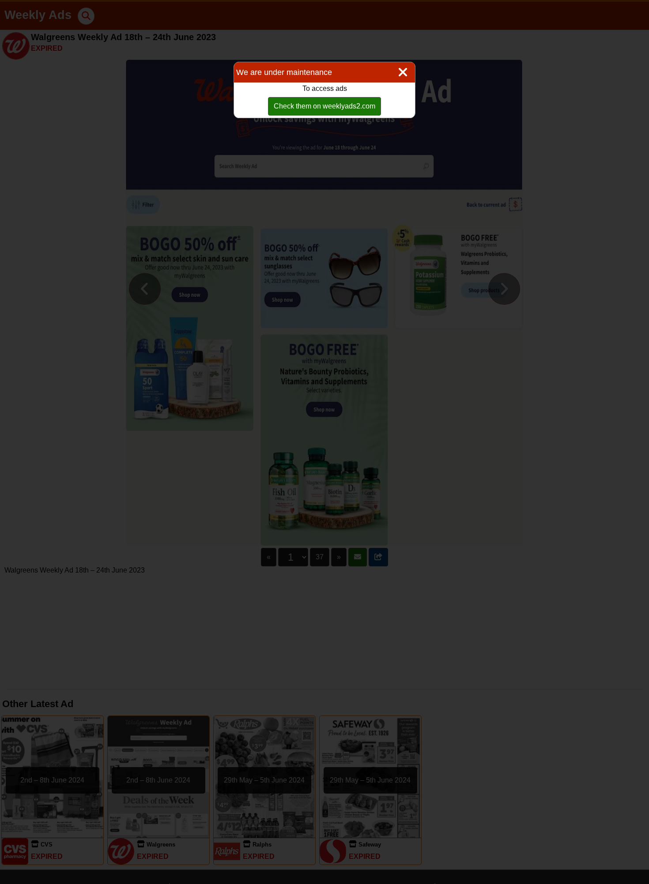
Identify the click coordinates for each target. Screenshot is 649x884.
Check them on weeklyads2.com (324, 106)
